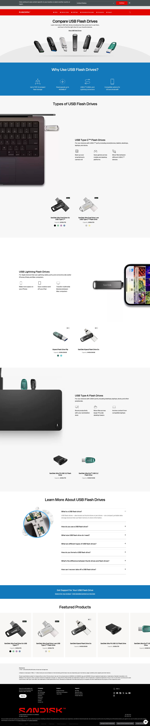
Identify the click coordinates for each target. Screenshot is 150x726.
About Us (40, 690)
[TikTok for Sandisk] (120, 693)
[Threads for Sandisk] (114, 696)
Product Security (79, 695)
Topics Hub (58, 694)
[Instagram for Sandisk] (114, 693)
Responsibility (41, 694)
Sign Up (23, 696)
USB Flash (75, 12)
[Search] (130, 12)
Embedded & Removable (88, 12)
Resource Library (79, 694)
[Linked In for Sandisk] (126, 693)
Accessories (101, 12)
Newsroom (40, 697)
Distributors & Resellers (62, 692)
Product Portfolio (60, 690)
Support (110, 12)
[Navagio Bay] (64, 225)
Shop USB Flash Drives (75, 30)
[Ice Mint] (61, 356)
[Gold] (89, 225)
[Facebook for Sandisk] (117, 693)
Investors (40, 695)
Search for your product (63, 594)
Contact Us (40, 702)
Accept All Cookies (140, 723)
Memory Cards (65, 12)
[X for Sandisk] (123, 693)
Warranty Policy (78, 692)
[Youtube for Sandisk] (129, 693)
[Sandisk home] (24, 12)
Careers (40, 700)
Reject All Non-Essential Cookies (125, 723)
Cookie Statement (33, 720)
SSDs (56, 12)
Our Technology (41, 692)
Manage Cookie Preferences (107, 723)
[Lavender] (61, 225)
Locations (40, 698)
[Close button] (129, 3)
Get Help (77, 690)
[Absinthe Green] (58, 225)
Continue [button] (121, 3)
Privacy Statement (21, 720)
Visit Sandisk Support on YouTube (83, 594)
